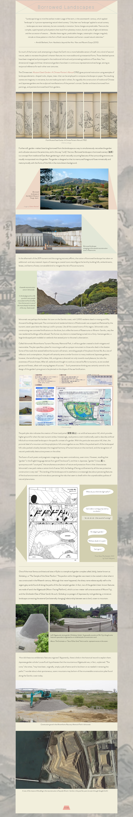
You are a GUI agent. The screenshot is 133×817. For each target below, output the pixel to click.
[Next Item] (110, 400)
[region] (90, 367)
